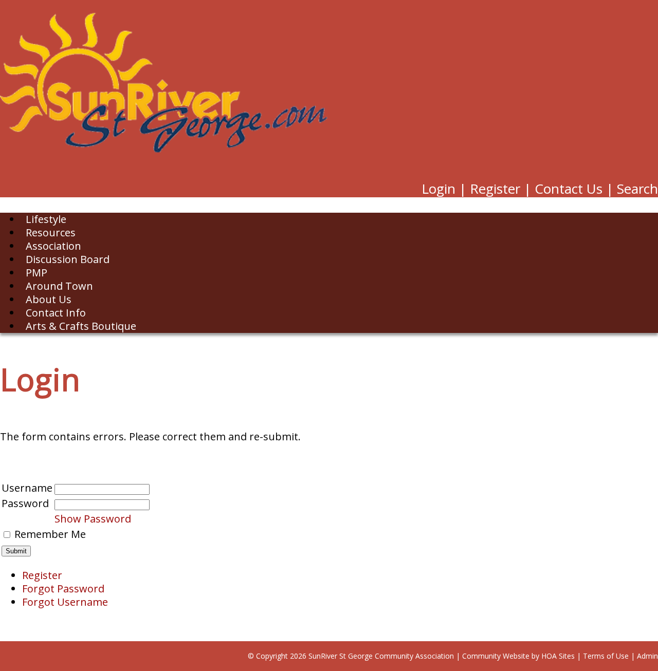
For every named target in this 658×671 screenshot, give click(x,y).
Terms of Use (606, 656)
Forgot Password (63, 588)
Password (25, 503)
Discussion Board (67, 259)
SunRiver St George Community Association (381, 656)
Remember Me (50, 534)
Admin (647, 656)
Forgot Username (65, 602)
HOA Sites (558, 656)
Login (438, 188)
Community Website (495, 656)
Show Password (92, 519)
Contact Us (568, 188)
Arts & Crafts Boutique (81, 326)
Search (637, 188)
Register (495, 188)
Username (27, 488)
